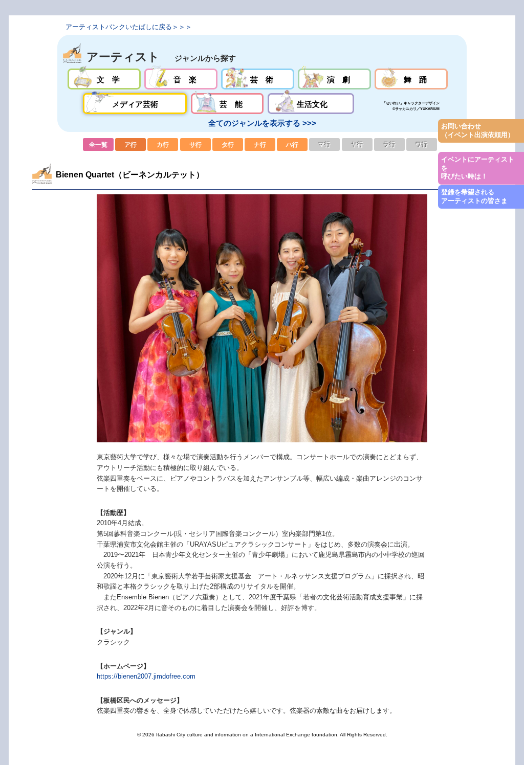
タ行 (227, 144)
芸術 (258, 79)
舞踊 (411, 79)
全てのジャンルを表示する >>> (262, 123)
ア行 (130, 144)
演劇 (334, 79)
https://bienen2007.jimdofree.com (146, 676)
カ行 (162, 144)
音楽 (181, 79)
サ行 (195, 144)
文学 (104, 79)
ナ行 (260, 144)
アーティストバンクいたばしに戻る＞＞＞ (129, 27)
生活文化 (311, 103)
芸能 (227, 103)
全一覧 (98, 144)
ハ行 (292, 144)
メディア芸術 (135, 103)
